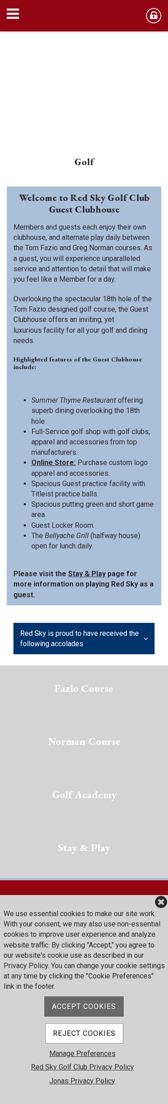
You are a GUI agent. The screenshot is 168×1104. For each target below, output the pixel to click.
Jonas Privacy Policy (82, 1081)
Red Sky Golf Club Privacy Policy (82, 1067)
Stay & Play (87, 573)
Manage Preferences (82, 1053)
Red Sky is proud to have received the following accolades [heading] (79, 638)
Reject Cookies (84, 1033)
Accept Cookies (84, 1006)
